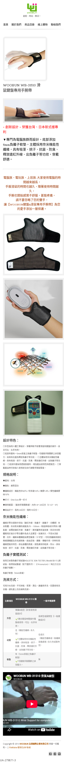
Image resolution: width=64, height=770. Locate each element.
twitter (59, 754)
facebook (50, 754)
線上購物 (43, 24)
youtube (55, 754)
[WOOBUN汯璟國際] (32, 12)
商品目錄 (29, 24)
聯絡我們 (56, 24)
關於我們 (16, 24)
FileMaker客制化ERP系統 (20, 747)
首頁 (5, 24)
